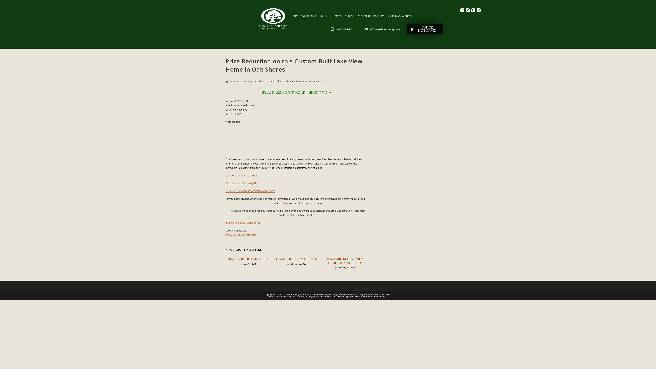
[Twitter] (468, 10)
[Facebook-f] (462, 10)
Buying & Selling (304, 16)
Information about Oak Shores (243, 222)
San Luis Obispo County (336, 16)
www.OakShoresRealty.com (241, 234)
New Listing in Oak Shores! (248, 259)
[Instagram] (479, 10)
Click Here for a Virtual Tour (241, 175)
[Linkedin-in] (473, 10)
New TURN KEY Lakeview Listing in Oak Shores (345, 261)
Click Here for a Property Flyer (242, 183)
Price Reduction (318, 81)
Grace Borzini (238, 81)
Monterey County (371, 16)
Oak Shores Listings (292, 81)
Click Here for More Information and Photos (250, 191)
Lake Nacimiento (400, 16)
